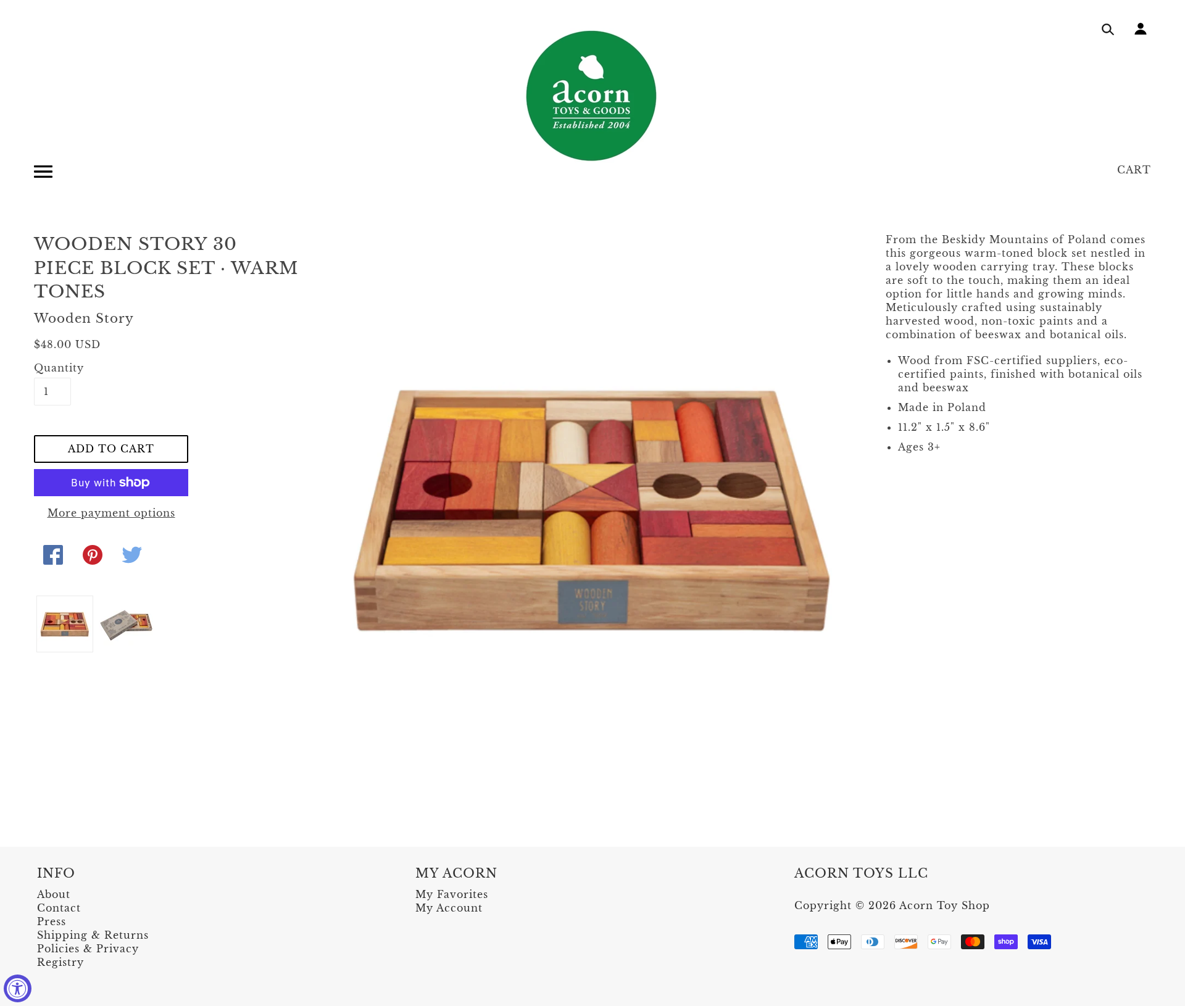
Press (51, 921)
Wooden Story (84, 318)
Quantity (52, 368)
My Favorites (451, 894)
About (53, 894)
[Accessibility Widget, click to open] (17, 988)
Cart (1134, 170)
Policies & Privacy (88, 948)
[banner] (592, 96)
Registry (60, 962)
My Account (449, 908)
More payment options (111, 513)
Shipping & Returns (93, 935)
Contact (59, 908)
